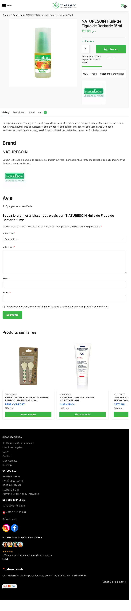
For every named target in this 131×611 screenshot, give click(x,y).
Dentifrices (18, 15)
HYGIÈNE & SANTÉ (12, 480)
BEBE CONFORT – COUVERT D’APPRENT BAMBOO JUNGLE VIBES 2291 (26, 399)
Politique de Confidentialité (18, 443)
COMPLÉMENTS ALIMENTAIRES (20, 494)
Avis (40, 112)
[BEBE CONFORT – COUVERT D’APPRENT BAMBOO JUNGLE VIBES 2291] (28, 365)
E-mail (7, 292)
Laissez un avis (14, 569)
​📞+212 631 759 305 (13, 505)
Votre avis (9, 247)
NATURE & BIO (10, 489)
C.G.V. (5, 451)
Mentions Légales (12, 447)
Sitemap (7, 464)
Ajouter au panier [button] (28, 414)
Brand (31, 112)
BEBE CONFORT (15, 404)
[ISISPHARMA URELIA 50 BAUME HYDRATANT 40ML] (82, 365)
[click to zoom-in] (43, 53)
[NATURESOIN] (94, 93)
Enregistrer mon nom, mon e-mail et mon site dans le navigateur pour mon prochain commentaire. (57, 306)
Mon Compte (9, 460)
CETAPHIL (120, 404)
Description (19, 112)
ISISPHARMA (67, 404)
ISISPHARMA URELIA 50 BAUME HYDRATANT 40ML (76, 399)
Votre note (9, 233)
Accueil (6, 15)
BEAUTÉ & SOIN (11, 476)
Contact (6, 456)
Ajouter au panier (111, 50)
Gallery (6, 112)
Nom (6, 278)
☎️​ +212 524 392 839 (14, 512)
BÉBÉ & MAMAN (11, 485)
